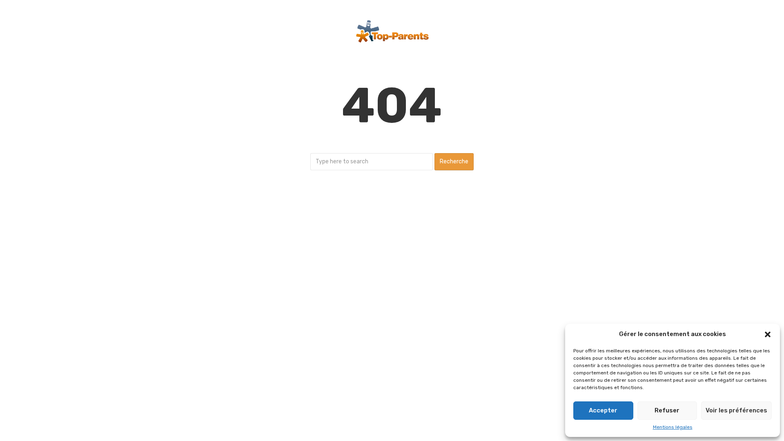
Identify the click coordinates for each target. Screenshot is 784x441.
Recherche (454, 161)
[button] (768, 334)
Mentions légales (673, 427)
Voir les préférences (736, 410)
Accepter (603, 410)
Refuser (667, 410)
